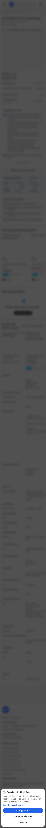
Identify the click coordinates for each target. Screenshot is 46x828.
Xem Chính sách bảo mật (14, 805)
